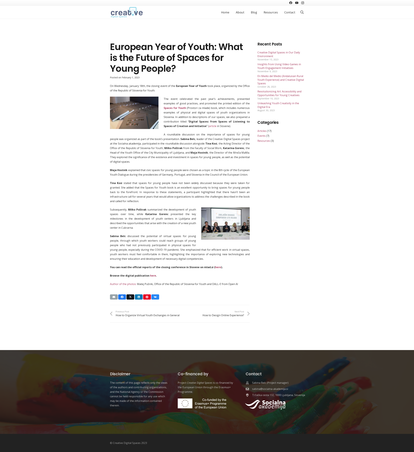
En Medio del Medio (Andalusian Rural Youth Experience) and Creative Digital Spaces (280, 79)
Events (261, 136)
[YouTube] (296, 2)
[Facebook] (290, 2)
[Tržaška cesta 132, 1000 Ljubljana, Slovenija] (249, 395)
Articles (261, 131)
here (218, 267)
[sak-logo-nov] (274, 405)
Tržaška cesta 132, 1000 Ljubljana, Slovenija (278, 395)
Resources (263, 141)
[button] (302, 12)
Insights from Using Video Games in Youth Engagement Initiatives (279, 66)
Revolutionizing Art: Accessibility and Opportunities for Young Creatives (279, 93)
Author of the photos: (123, 284)
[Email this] (114, 297)
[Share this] (122, 297)
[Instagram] (302, 3)
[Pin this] (147, 297)
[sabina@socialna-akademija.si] (249, 389)
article (212, 126)
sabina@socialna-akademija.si (270, 389)
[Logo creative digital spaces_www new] (126, 12)
